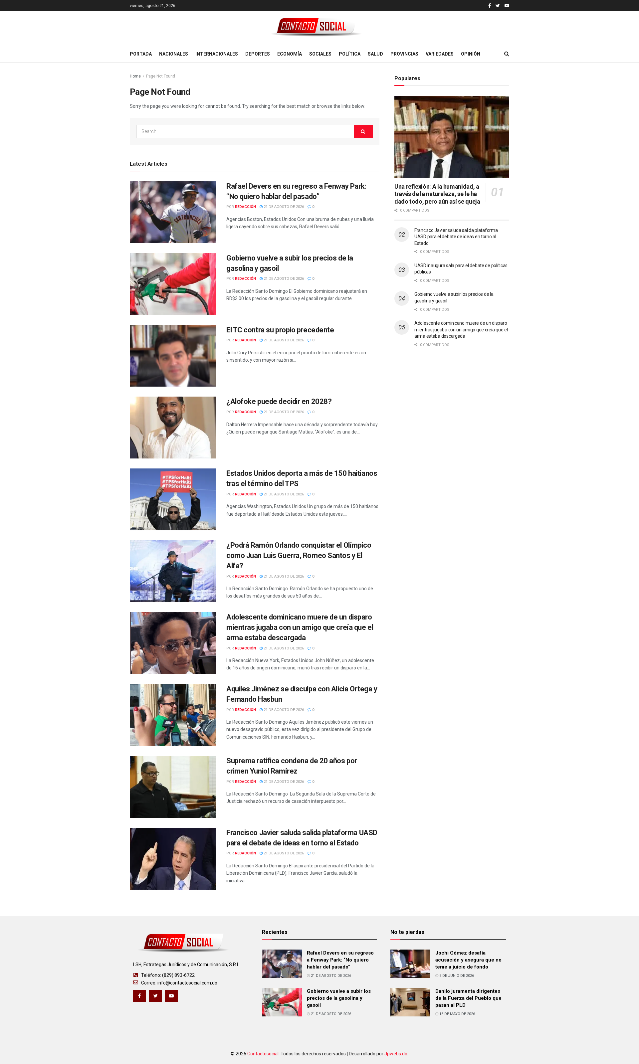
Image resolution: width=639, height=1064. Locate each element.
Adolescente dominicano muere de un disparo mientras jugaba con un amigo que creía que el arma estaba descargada (299, 627)
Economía (289, 54)
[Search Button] (363, 131)
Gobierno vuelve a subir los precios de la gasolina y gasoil (339, 998)
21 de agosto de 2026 (283, 207)
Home (135, 76)
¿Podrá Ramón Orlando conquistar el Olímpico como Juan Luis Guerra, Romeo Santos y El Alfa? (298, 555)
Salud (375, 54)
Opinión (470, 54)
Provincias (404, 54)
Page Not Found (160, 76)
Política (349, 54)
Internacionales (216, 54)
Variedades (440, 54)
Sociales (320, 54)
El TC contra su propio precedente (280, 330)
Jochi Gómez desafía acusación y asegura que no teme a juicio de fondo (468, 960)
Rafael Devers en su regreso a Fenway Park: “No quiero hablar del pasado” (340, 960)
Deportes (257, 54)
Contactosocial (263, 1053)
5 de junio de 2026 (456, 976)
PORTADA (141, 54)
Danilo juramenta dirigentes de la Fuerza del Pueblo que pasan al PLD (468, 998)
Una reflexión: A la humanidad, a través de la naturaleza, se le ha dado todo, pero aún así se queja (437, 194)
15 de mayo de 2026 (456, 1014)
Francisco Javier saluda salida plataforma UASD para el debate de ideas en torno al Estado (456, 237)
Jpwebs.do (395, 1053)
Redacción (245, 207)
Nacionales (173, 54)
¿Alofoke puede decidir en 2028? (278, 401)
